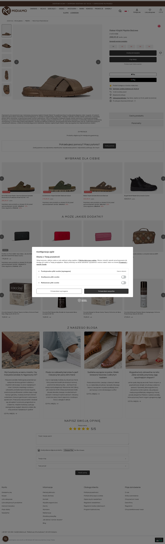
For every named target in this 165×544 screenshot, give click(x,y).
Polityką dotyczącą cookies (88, 260)
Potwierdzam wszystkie (106, 291)
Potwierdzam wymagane (59, 291)
